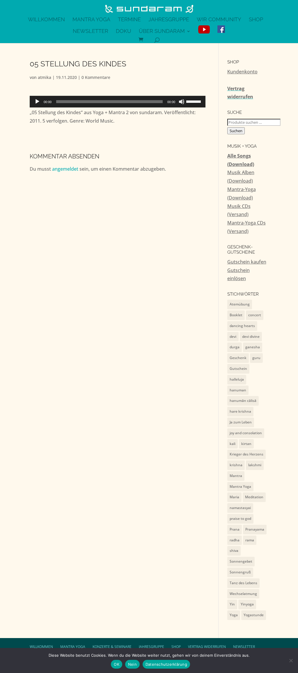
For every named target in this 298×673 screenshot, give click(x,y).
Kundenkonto (242, 71)
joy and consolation (246, 432)
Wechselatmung (243, 593)
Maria (234, 496)
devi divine (251, 336)
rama (249, 540)
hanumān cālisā (243, 400)
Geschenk (238, 357)
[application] (117, 101)
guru (256, 357)
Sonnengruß (240, 572)
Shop (256, 19)
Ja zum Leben (241, 422)
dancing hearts (242, 325)
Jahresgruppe (168, 19)
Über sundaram (162, 31)
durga (235, 347)
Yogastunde (254, 614)
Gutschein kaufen (246, 262)
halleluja (237, 379)
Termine (129, 19)
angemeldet (65, 169)
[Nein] (291, 660)
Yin (232, 604)
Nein (132, 664)
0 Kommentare (95, 77)
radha (235, 540)
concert (254, 314)
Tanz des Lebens (243, 582)
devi (233, 336)
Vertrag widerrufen (207, 646)
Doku (123, 31)
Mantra (236, 475)
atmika (44, 77)
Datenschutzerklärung (166, 664)
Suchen (236, 130)
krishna (236, 464)
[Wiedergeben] (37, 102)
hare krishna (240, 411)
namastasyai (240, 507)
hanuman (238, 390)
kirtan (246, 443)
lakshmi (254, 464)
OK (116, 664)
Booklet (236, 314)
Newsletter (90, 31)
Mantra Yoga (91, 19)
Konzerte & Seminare (112, 646)
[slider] (194, 101)
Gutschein (238, 368)
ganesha (252, 347)
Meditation (254, 496)
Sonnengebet (241, 561)
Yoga (234, 614)
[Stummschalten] (182, 102)
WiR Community (219, 19)
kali (232, 443)
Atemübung (240, 304)
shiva (234, 550)
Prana (235, 529)
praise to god (240, 518)
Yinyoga (247, 604)
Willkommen (46, 19)
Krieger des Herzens (246, 454)
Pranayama (254, 529)
